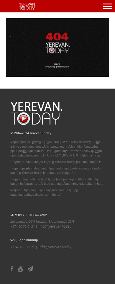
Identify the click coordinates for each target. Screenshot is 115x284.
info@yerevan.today (55, 225)
